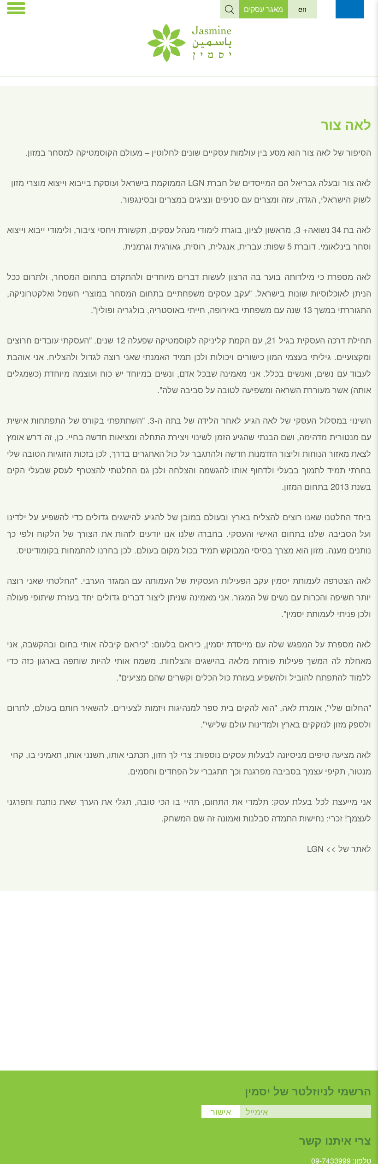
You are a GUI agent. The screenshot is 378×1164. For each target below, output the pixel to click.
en (302, 9)
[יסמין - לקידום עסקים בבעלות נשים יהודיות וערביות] (189, 59)
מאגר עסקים (263, 9)
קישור (326, 9)
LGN (314, 848)
